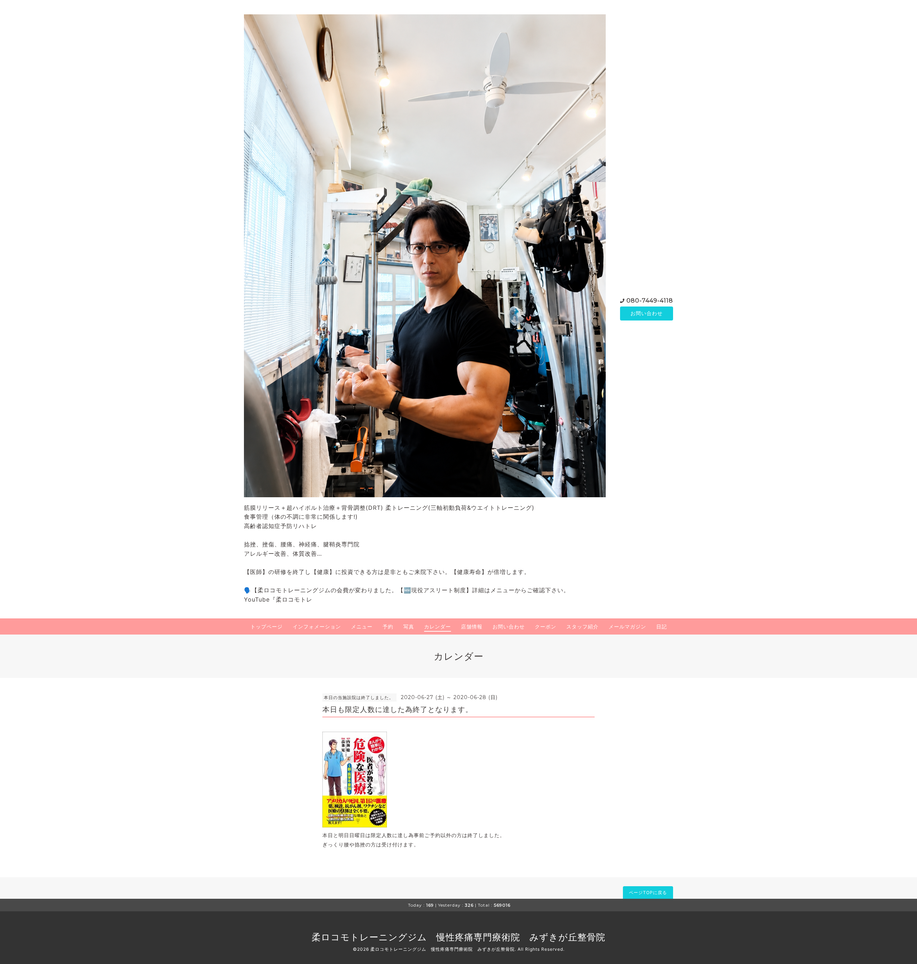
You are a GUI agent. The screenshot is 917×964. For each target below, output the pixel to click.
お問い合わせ (646, 313)
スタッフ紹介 (582, 626)
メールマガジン (627, 626)
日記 (661, 626)
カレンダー (437, 626)
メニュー (362, 626)
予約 (388, 626)
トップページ (266, 626)
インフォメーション (317, 626)
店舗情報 (471, 626)
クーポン (545, 626)
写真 (408, 626)
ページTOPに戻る (648, 892)
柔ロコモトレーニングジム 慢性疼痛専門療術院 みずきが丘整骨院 (458, 937)
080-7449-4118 (649, 300)
